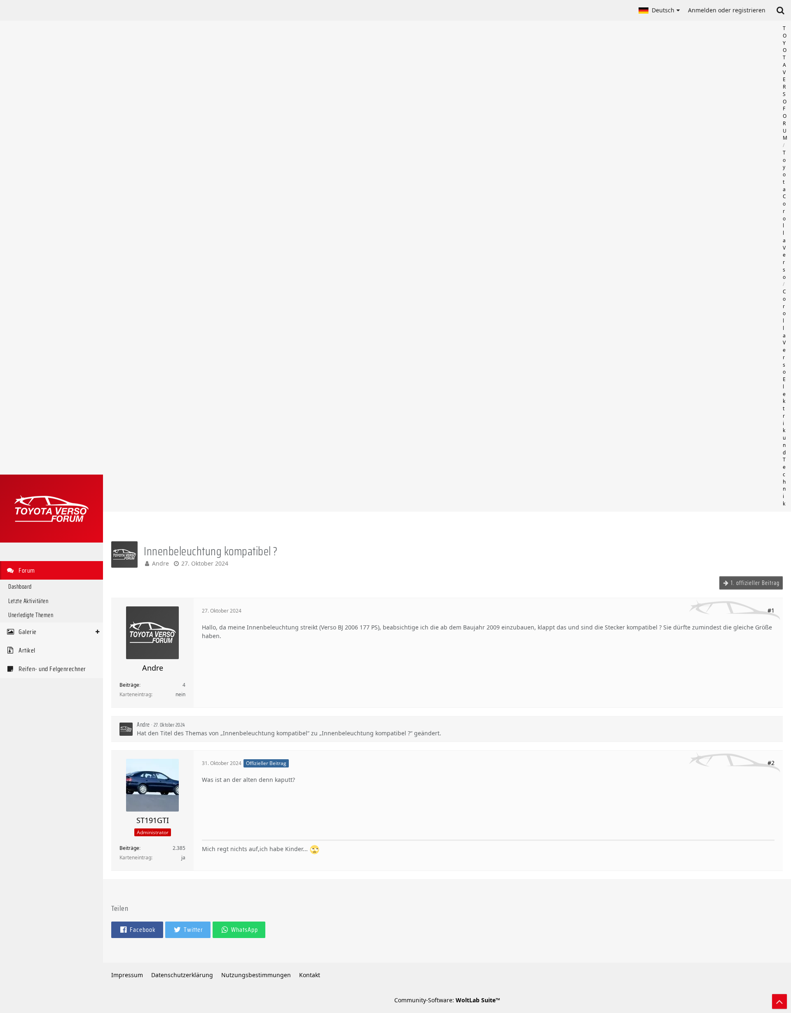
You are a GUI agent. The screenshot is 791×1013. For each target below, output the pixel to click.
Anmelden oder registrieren (726, 10)
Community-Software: (447, 1000)
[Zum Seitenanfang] (779, 1001)
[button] (659, 10)
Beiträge (129, 684)
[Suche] (780, 10)
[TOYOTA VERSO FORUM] (51, 509)
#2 (771, 763)
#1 (771, 610)
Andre (160, 563)
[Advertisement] (447, 266)
